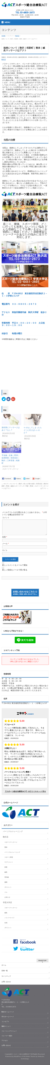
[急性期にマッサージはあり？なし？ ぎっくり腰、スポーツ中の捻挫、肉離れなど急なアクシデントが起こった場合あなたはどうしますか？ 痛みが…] (11, 419)
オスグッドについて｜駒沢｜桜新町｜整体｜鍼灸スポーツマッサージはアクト (13, 486)
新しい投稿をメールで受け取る (14, 570)
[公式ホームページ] (21, 818)
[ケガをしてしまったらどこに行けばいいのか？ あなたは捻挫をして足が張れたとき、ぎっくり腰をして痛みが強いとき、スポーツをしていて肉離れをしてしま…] (33, 419)
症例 (5, 923)
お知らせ (7, 897)
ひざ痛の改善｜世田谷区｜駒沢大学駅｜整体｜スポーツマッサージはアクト (36, 486)
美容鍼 (6, 877)
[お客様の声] (17, 624)
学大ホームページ (8, 1016)
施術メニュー (6, 1026)
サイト (5, 550)
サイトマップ (6, 976)
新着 (5, 867)
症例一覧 (5, 971)
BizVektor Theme (29, 1056)
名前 (4, 537)
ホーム (4, 965)
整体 (5, 847)
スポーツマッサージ (10, 842)
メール (5, 544)
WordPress (18, 1056)
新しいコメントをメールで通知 (14, 565)
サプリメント (8, 862)
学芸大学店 (7, 902)
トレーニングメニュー (9, 1031)
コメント (5, 517)
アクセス (5, 1040)
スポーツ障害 (8, 857)
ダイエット (8, 887)
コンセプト (5, 1021)
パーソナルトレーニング (13, 831)
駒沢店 (4, 59)
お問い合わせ (6, 982)
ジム (5, 892)
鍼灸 (5, 872)
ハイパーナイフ (9, 917)
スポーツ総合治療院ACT (22, 1054)
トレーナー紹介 (7, 1036)
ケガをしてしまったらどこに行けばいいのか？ (33, 430)
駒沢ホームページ (8, 1012)
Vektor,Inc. (41, 1056)
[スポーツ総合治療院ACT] (25, 5)
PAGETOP (42, 960)
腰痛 (5, 882)
